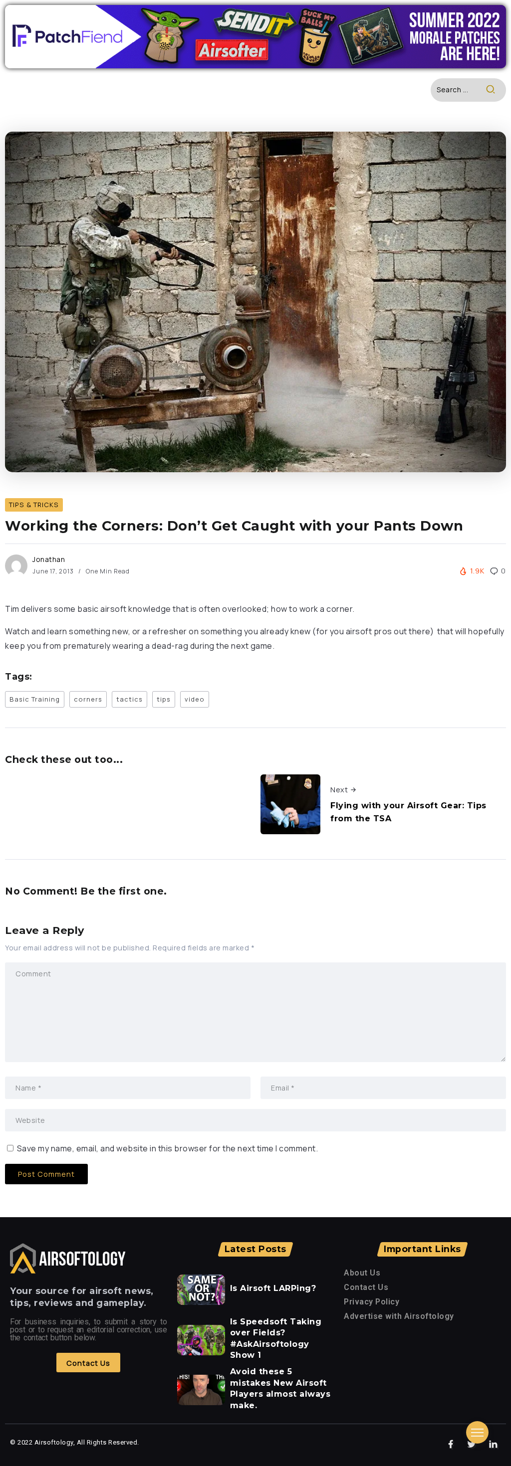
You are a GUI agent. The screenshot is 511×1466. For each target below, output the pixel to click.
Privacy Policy (371, 1301)
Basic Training (34, 699)
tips (164, 699)
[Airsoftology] (67, 1257)
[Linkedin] (493, 1445)
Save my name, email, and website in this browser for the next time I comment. (167, 1148)
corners (88, 699)
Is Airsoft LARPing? (273, 1288)
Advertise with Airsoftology (399, 1316)
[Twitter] (472, 1445)
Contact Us (366, 1287)
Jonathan (48, 559)
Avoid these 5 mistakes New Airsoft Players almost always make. (280, 1388)
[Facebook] (451, 1445)
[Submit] (496, 90)
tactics (129, 699)
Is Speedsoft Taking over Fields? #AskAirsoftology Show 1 (276, 1338)
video (195, 699)
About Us (362, 1273)
